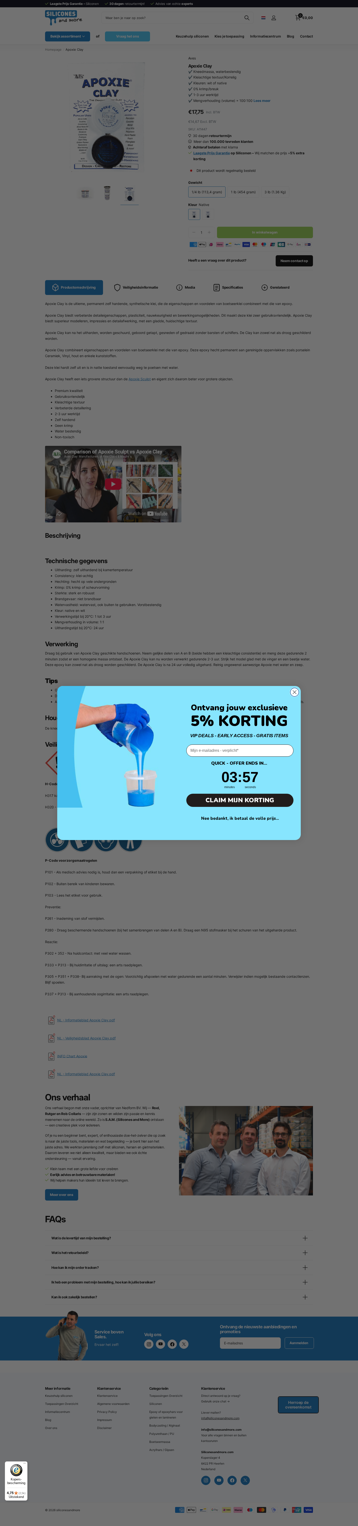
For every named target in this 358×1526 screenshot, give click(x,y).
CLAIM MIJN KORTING (240, 800)
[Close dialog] (294, 692)
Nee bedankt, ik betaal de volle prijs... (240, 818)
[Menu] (25, 1464)
